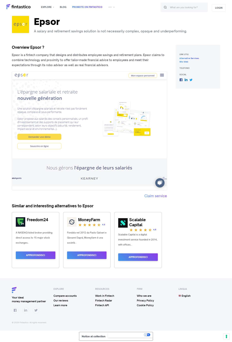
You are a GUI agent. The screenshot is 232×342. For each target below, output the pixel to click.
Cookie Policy (145, 305)
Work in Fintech (104, 295)
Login (219, 7)
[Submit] (165, 7)
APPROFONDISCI (35, 255)
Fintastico (22, 7)
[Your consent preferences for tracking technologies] (226, 336)
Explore (46, 7)
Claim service (155, 196)
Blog (63, 7)
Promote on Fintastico (87, 7)
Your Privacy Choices (126, 334)
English (185, 295)
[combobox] (184, 7)
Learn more (60, 305)
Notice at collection (93, 336)
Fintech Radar (103, 300)
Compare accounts (65, 295)
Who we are (144, 295)
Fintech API (102, 305)
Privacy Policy (145, 300)
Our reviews (61, 300)
